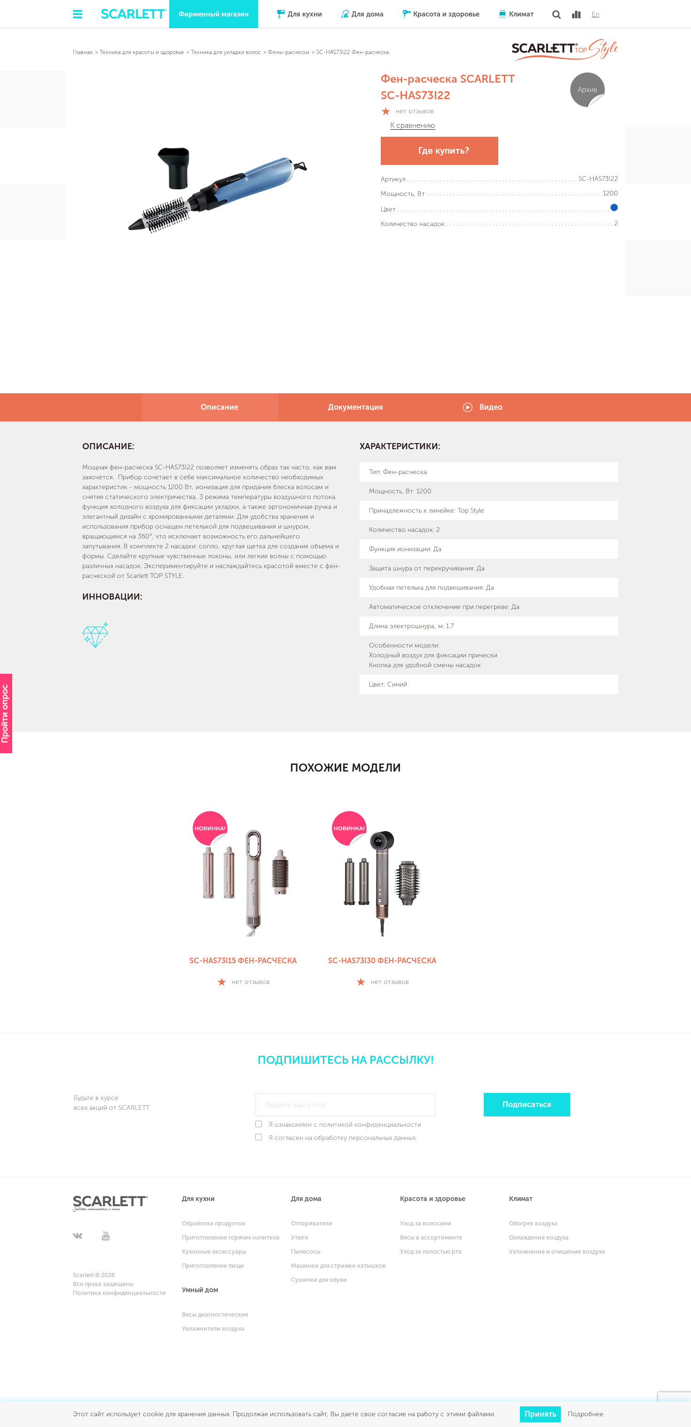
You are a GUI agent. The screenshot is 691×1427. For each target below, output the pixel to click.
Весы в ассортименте (431, 1237)
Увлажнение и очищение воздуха (557, 1251)
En (595, 14)
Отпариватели (311, 1223)
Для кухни (305, 14)
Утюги (299, 1237)
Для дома (368, 14)
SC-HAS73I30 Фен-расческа (382, 960)
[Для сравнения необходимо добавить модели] (576, 14)
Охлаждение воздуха (539, 1237)
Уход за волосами (425, 1223)
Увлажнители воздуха (213, 1328)
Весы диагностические (215, 1314)
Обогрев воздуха (533, 1223)
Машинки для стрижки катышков (338, 1265)
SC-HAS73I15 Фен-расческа (243, 960)
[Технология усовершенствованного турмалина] (110, 635)
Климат (521, 14)
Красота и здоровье (446, 14)
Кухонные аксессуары (214, 1251)
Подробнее (586, 1414)
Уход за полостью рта (431, 1251)
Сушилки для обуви (319, 1279)
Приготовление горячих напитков (231, 1237)
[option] (243, 900)
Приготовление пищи (213, 1265)
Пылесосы (306, 1251)
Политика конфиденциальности (119, 1292)
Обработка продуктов (213, 1223)
